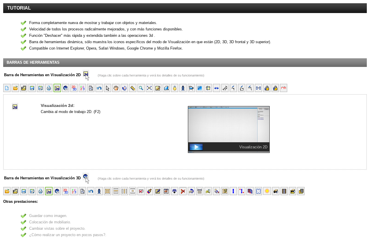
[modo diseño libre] (250, 88)
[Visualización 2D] (275, 157)
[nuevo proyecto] (7, 88)
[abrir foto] (292, 191)
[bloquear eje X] (267, 88)
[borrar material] (183, 191)
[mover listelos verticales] (241, 191)
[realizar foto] (276, 191)
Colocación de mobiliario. (50, 222)
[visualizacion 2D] (57, 88)
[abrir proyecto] (15, 88)
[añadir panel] (258, 191)
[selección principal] (99, 191)
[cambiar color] (149, 191)
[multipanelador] (158, 191)
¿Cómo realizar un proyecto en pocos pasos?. (67, 235)
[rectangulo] (241, 88)
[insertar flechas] (216, 88)
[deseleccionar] (141, 191)
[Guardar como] (40, 88)
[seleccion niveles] (107, 191)
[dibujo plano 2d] (158, 88)
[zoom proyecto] (149, 88)
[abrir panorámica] (301, 191)
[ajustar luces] (267, 191)
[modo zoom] (141, 88)
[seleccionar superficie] (225, 191)
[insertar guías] (208, 88)
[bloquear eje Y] (275, 88)
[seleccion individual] (132, 191)
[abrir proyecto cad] (200, 88)
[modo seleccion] (107, 88)
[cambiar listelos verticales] (250, 191)
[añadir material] (174, 191)
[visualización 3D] (65, 88)
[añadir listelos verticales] (233, 191)
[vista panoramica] (284, 191)
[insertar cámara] (191, 88)
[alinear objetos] (258, 88)
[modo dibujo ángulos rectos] (233, 88)
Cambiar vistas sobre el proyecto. (57, 228)
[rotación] (124, 88)
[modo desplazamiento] (116, 88)
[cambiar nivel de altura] (208, 191)
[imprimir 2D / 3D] (49, 88)
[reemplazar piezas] (216, 191)
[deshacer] (99, 88)
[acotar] (225, 88)
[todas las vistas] (82, 88)
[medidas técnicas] (283, 88)
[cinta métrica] (132, 88)
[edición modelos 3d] (166, 191)
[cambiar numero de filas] (200, 191)
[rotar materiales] (191, 191)
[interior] (166, 88)
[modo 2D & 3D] (74, 88)
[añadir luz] (174, 88)
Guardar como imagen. (48, 216)
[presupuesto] (91, 88)
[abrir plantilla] (23, 88)
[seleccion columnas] (124, 191)
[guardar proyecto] (32, 88)
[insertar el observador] (183, 88)
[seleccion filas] (116, 191)
